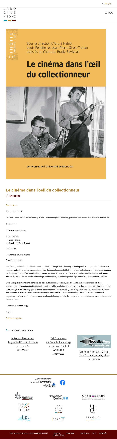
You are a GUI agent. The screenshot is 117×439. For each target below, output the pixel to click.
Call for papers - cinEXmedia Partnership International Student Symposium (58, 344)
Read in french (12, 205)
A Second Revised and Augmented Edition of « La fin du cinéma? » (23, 342)
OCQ (94, 433)
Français (107, 4)
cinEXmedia (84, 433)
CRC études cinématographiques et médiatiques (29, 433)
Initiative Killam (58, 435)
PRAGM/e (70, 433)
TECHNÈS (103, 433)
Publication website (14, 318)
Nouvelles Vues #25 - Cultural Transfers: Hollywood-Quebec (94, 353)
